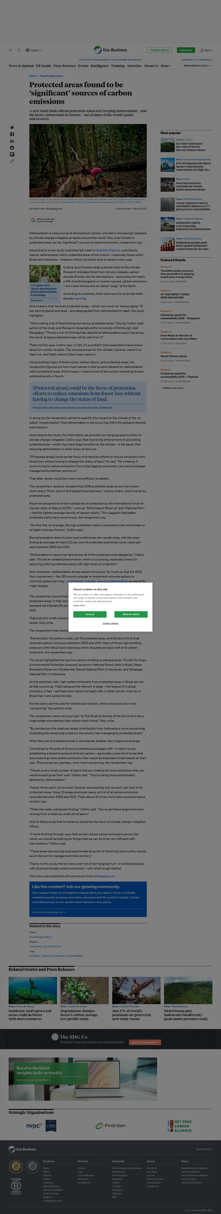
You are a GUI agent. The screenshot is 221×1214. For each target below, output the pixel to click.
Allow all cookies (131, 614)
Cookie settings (110, 623)
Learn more (79, 605)
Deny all (90, 614)
